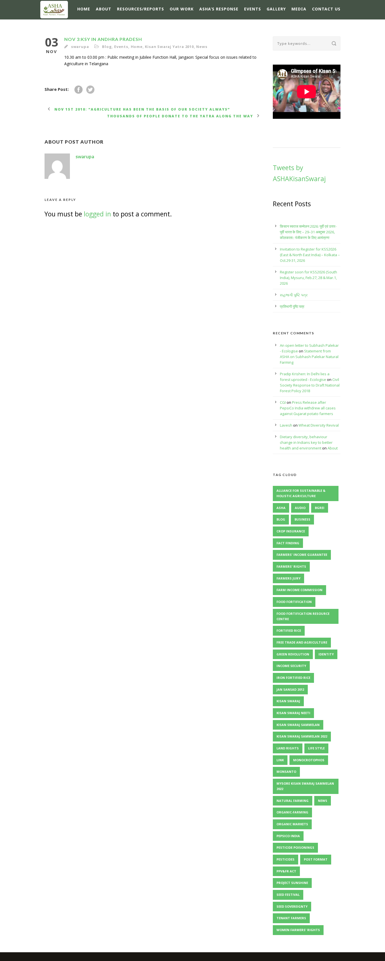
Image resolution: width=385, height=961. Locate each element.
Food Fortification (294, 602)
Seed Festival (288, 894)
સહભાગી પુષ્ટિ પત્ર (294, 294)
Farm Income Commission (299, 590)
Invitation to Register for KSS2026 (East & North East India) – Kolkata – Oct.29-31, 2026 (310, 255)
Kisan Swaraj (288, 701)
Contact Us (326, 9)
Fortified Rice (288, 630)
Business (302, 519)
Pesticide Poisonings (295, 847)
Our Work (182, 9)
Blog (107, 46)
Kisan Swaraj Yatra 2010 (169, 46)
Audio (300, 508)
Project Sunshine (292, 883)
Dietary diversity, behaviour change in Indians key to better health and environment (306, 442)
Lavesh (286, 425)
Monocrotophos (308, 760)
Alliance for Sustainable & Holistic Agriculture (301, 493)
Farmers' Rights (291, 566)
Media (298, 9)
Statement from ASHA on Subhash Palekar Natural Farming (309, 356)
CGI (283, 402)
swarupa (80, 46)
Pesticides (285, 859)
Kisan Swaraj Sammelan (298, 725)
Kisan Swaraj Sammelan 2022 (301, 736)
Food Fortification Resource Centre (302, 616)
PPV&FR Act (286, 871)
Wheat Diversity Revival (318, 425)
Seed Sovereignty (291, 906)
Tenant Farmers (291, 918)
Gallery (276, 9)
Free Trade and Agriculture (301, 642)
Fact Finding (287, 543)
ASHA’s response (218, 9)
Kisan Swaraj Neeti (293, 713)
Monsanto (286, 771)
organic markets (292, 824)
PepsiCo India (288, 836)
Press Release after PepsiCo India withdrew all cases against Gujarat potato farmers (308, 408)
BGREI (319, 508)
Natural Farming (292, 800)
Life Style (316, 748)
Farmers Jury (288, 578)
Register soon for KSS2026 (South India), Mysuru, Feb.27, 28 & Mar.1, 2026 (308, 277)
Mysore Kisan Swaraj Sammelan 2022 (305, 786)
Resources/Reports (140, 9)
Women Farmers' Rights (298, 930)
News (201, 46)
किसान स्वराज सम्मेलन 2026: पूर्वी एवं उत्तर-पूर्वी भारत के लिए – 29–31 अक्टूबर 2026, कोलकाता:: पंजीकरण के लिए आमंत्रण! (308, 232)
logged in (97, 213)
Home (83, 9)
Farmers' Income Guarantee (301, 554)
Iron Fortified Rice (293, 677)
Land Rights (287, 748)
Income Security (291, 666)
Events (252, 9)
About (103, 9)
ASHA (281, 508)
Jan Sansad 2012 (290, 689)
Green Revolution (292, 654)
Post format (316, 859)
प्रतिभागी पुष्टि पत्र (292, 306)
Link (280, 760)
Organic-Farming (292, 812)
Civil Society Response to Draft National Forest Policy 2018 (310, 385)
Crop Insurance (290, 531)
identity (326, 654)
